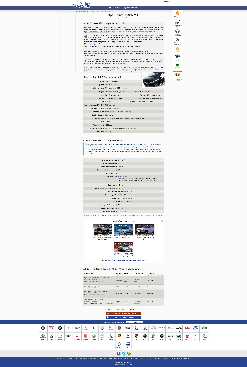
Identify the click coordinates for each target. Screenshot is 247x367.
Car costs (177, 51)
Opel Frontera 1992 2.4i (91, 286)
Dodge (111, 331)
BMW (59, 331)
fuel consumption (177, 34)
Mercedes (60, 339)
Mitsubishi (77, 339)
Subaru (179, 339)
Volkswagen (119, 347)
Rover (136, 339)
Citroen (85, 331)
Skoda (161, 339)
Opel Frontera (90, 11)
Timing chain (122, 176)
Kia (187, 331)
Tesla (195, 339)
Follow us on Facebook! (123, 362)
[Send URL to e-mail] (129, 353)
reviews (114, 18)
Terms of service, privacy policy (181, 358)
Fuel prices (178, 67)
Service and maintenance (177, 43)
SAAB (144, 339)
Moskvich (85, 339)
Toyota (204, 339)
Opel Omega (122, 211)
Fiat (119, 331)
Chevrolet (68, 331)
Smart (170, 339)
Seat (153, 339)
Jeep (178, 331)
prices (120, 18)
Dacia (102, 331)
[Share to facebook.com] (118, 353)
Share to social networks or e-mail (124, 313)
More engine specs (91, 44)
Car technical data (72, 358)
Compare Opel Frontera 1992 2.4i (102, 237)
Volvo (127, 347)
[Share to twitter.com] (123, 353)
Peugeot (111, 339)
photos (133, 18)
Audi (51, 331)
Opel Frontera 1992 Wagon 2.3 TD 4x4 (96, 278)
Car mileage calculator (177, 59)
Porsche (119, 339)
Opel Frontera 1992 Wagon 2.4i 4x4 (95, 291)
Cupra (93, 331)
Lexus (42, 339)
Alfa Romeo (43, 331)
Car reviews (116, 8)
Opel (84, 11)
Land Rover (204, 331)
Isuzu (161, 331)
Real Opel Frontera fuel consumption (112, 63)
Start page (79, 11)
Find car (132, 8)
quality (132, 309)
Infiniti (153, 331)
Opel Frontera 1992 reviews (124, 317)
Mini (68, 339)
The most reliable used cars (177, 17)
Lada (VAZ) (196, 331)
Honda (136, 331)
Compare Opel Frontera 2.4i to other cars (177, 79)
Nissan (94, 339)
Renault (128, 339)
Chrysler (77, 331)
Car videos (166, 358)
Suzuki (187, 339)
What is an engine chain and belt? (143, 35)
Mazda (51, 339)
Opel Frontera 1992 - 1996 (103, 11)
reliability (126, 18)
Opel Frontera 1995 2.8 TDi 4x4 (94, 299)
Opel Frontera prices (112, 309)
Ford (128, 331)
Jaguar (170, 331)
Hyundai (145, 331)
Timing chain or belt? (177, 26)
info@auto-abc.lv (127, 364)
